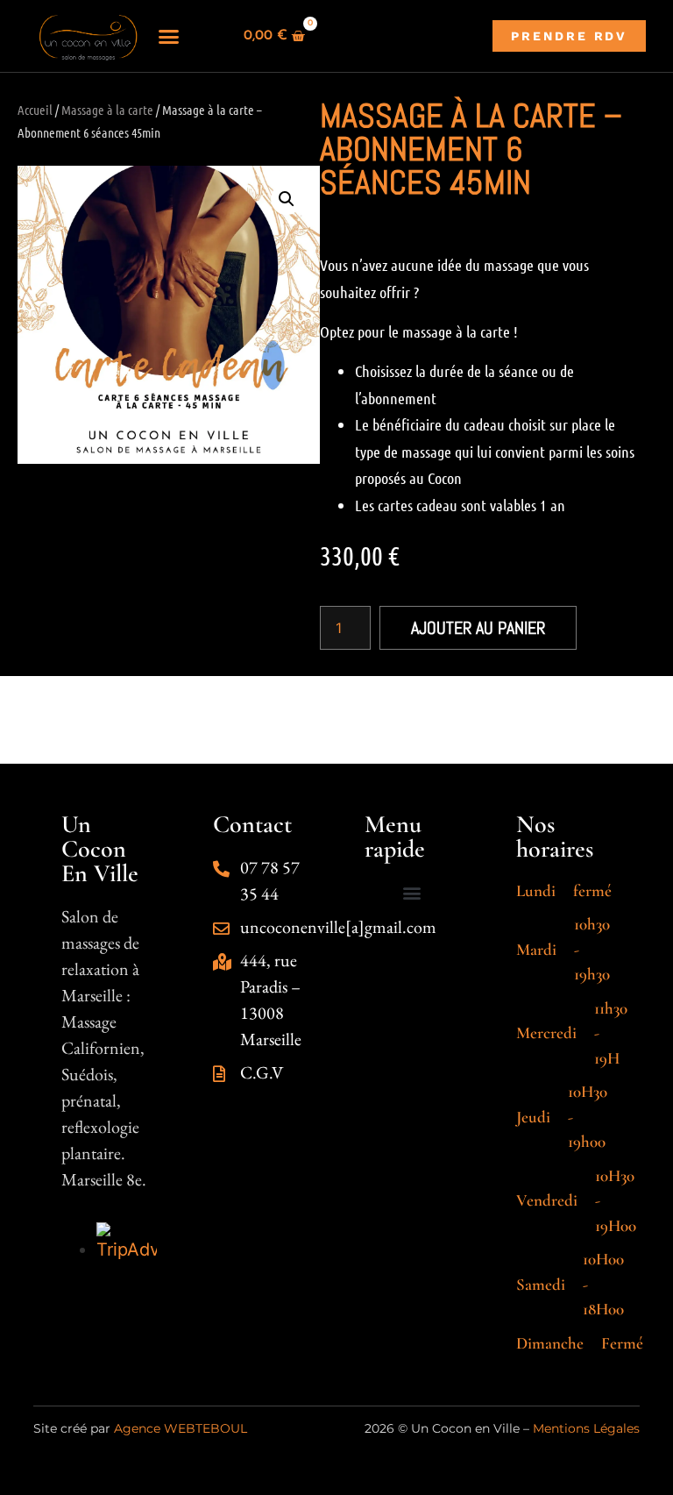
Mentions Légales (586, 1428)
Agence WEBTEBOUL (180, 1428)
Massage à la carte (107, 109)
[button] (168, 36)
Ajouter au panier (478, 627)
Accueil (35, 109)
